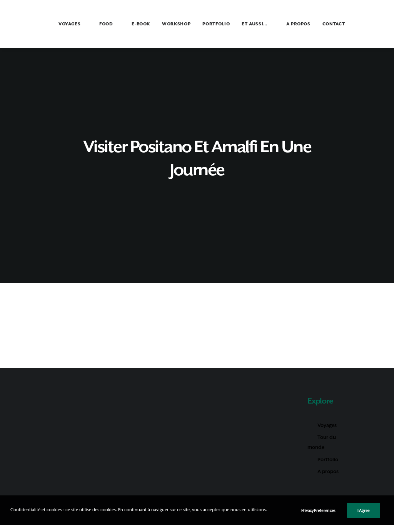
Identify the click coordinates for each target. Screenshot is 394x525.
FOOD (106, 24)
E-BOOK (141, 24)
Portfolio (327, 459)
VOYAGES (69, 24)
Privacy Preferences (318, 510)
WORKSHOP (176, 24)
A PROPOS (298, 24)
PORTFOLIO (216, 24)
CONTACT (333, 24)
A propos (328, 471)
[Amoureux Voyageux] (25, 23)
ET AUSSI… (254, 24)
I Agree (363, 510)
